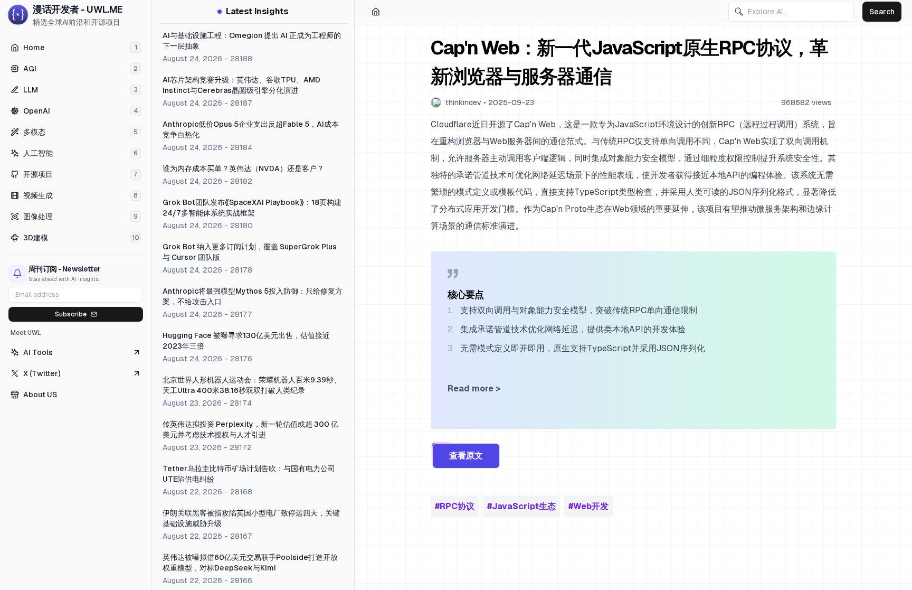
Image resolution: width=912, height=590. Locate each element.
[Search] (739, 11)
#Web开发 (588, 506)
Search (882, 11)
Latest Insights (257, 11)
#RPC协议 (454, 506)
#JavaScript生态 (521, 506)
